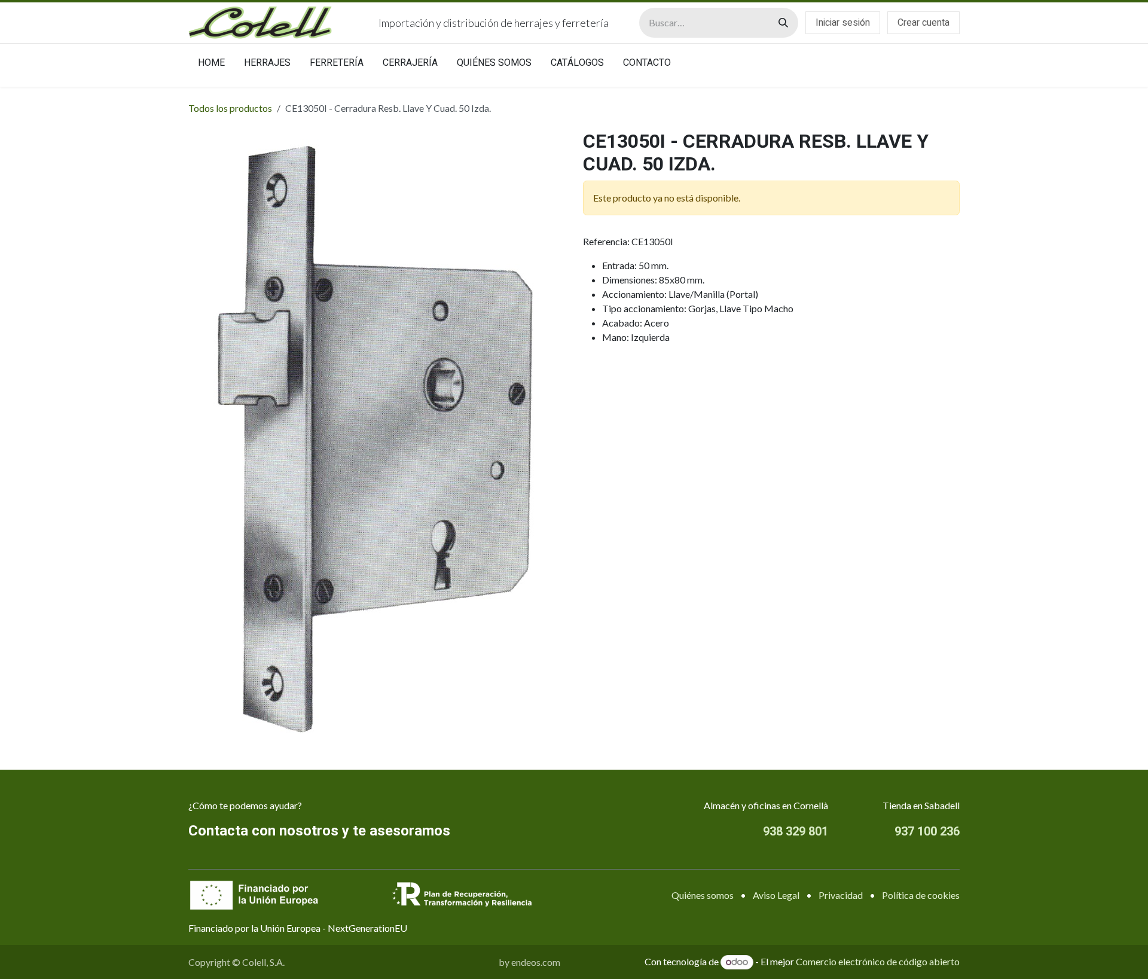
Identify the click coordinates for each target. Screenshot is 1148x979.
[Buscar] (783, 23)
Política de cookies (921, 895)
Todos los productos (230, 108)
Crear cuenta (923, 23)
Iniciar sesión (843, 23)
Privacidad (841, 895)
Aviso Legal (776, 895)
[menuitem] (211, 65)
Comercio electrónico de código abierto (878, 961)
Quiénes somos (702, 895)
